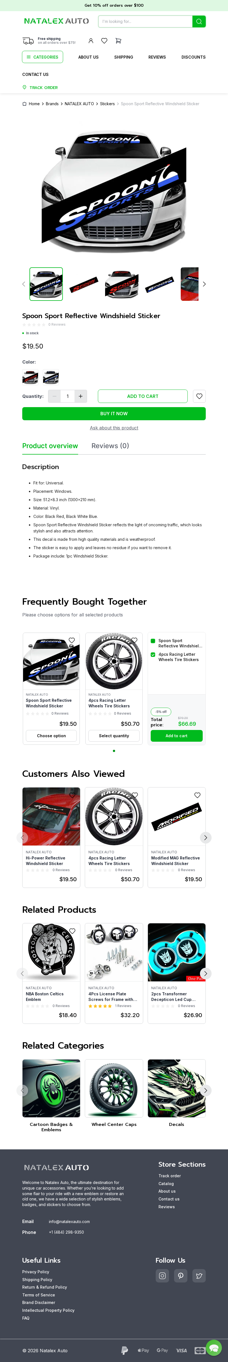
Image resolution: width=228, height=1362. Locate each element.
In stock (32, 333)
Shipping (123, 57)
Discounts (194, 57)
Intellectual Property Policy (48, 1310)
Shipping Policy (37, 1279)
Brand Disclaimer (38, 1302)
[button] (51, 689)
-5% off (161, 712)
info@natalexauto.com (69, 1221)
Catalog (166, 1183)
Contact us (35, 74)
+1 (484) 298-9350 (66, 1232)
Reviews (157, 57)
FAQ (25, 1318)
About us (88, 57)
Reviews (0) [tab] (110, 446)
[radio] (24, 325)
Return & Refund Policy (44, 1287)
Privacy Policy (35, 1271)
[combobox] (152, 21)
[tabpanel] (114, 509)
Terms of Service (38, 1295)
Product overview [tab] (50, 446)
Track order (169, 1175)
